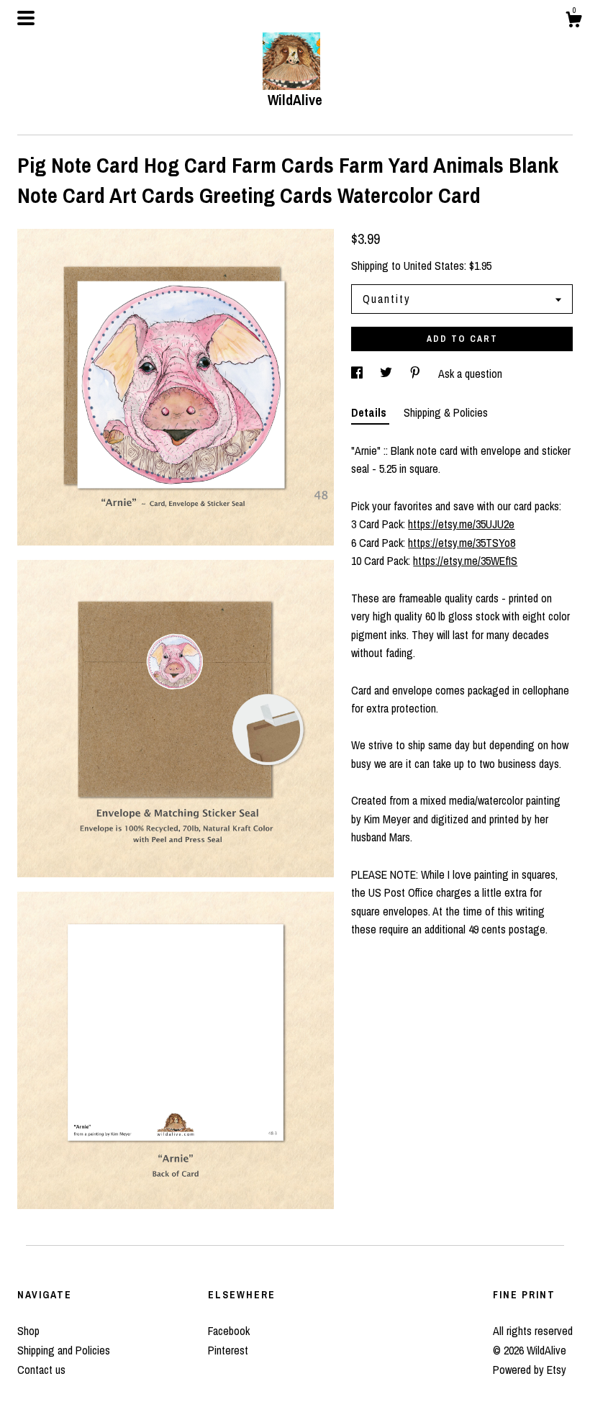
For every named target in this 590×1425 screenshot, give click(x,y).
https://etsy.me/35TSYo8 (461, 543)
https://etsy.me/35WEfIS (465, 561)
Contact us (41, 1370)
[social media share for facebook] (358, 373)
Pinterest (228, 1350)
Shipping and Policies (63, 1350)
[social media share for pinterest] (416, 373)
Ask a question (470, 373)
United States (434, 265)
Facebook (229, 1331)
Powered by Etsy (529, 1370)
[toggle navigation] (26, 18)
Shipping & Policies (446, 412)
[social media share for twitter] (387, 373)
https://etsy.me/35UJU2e (461, 524)
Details (370, 412)
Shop (28, 1331)
